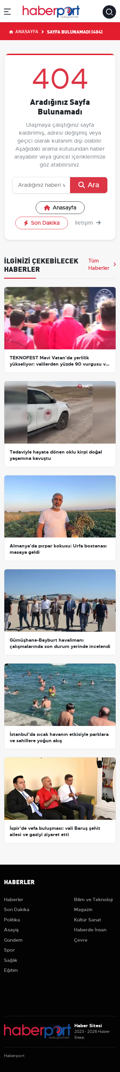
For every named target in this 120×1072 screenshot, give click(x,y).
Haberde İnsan (90, 930)
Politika (12, 920)
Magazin (83, 909)
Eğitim (11, 970)
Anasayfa (26, 31)
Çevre (80, 940)
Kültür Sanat (87, 920)
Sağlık (10, 960)
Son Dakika (45, 223)
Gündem (13, 940)
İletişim (85, 223)
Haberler (13, 899)
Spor (9, 950)
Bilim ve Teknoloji (93, 899)
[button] (7, 12)
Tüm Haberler (98, 264)
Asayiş (11, 930)
